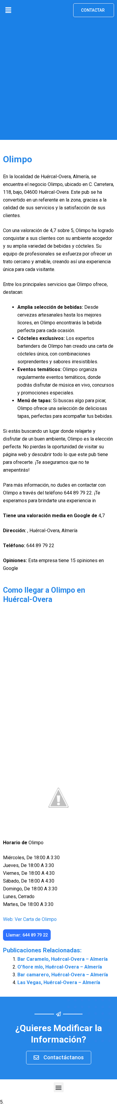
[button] (8, 10)
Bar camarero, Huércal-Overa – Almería (62, 975)
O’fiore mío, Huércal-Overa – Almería (59, 967)
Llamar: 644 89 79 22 (27, 935)
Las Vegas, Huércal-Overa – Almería (58, 982)
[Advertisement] (58, 81)
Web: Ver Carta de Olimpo (30, 919)
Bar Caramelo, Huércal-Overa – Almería (62, 959)
